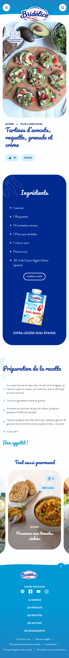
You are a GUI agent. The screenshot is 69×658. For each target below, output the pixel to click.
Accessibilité (50, 644)
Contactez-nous (23, 639)
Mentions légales (43, 639)
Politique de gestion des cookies (17, 649)
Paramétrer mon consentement (51, 649)
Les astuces (34, 623)
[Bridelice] (34, 7)
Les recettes (34, 615)
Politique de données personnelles (25, 644)
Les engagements (34, 630)
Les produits (34, 607)
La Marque (34, 600)
